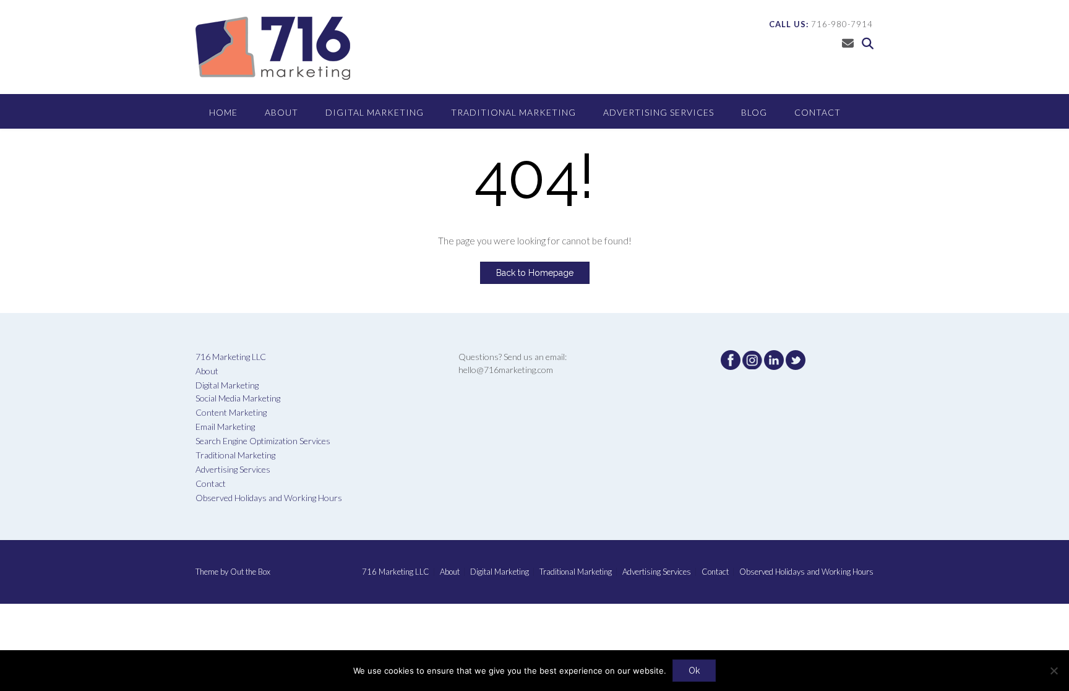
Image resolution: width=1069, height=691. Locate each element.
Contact (817, 112)
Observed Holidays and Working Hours (268, 497)
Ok (694, 671)
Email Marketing (225, 426)
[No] (1053, 670)
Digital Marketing (374, 112)
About (281, 112)
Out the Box (250, 572)
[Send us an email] (848, 43)
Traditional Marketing (513, 112)
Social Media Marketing (237, 398)
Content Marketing (231, 412)
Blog (754, 112)
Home (223, 112)
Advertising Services (658, 112)
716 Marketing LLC (230, 356)
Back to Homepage (534, 273)
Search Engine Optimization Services (262, 441)
